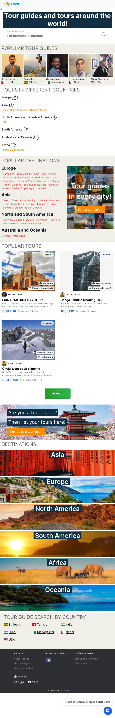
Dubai (53, 203)
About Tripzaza (21, 658)
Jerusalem (42, 203)
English (21, 682)
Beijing (32, 200)
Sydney (7, 235)
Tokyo (6, 200)
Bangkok (8, 207)
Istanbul (18, 207)
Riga (25, 184)
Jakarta (37, 207)
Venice (32, 181)
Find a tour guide (90, 209)
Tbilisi (6, 203)
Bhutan (5, 109)
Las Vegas (41, 219)
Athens (7, 188)
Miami (6, 223)
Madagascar (18, 149)
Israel (26, 109)
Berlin (18, 177)
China (13, 109)
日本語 (34, 682)
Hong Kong (55, 200)
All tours (57, 393)
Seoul (21, 203)
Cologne (16, 184)
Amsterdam (9, 181)
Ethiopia (6, 149)
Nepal (33, 109)
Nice (43, 184)
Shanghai (42, 200)
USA (3, 122)
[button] (108, 711)
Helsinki (41, 188)
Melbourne (19, 235)
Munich (26, 177)
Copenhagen (28, 188)
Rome (36, 173)
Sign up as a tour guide (25, 431)
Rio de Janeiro (19, 223)
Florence (42, 181)
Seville (15, 188)
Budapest (34, 184)
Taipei (28, 207)
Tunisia (42, 624)
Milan (28, 173)
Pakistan (42, 109)
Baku (14, 203)
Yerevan (30, 203)
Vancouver (35, 223)
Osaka (15, 200)
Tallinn (6, 184)
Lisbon (54, 177)
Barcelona (8, 173)
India (20, 109)
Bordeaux (54, 181)
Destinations (81, 663)
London (52, 173)
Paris (43, 173)
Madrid (36, 177)
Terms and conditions (24, 668)
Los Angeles (10, 219)
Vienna (45, 177)
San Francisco (26, 219)
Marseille (8, 177)
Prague (20, 173)
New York (54, 219)
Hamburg (53, 184)
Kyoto (23, 200)
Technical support (23, 663)
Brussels (22, 181)
